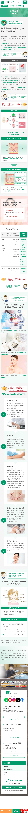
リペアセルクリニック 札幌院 (12, 743)
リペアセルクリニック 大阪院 (12, 724)
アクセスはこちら (15, 714)
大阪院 (12, 6)
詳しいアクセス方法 (14, 719)
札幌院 (20, 6)
